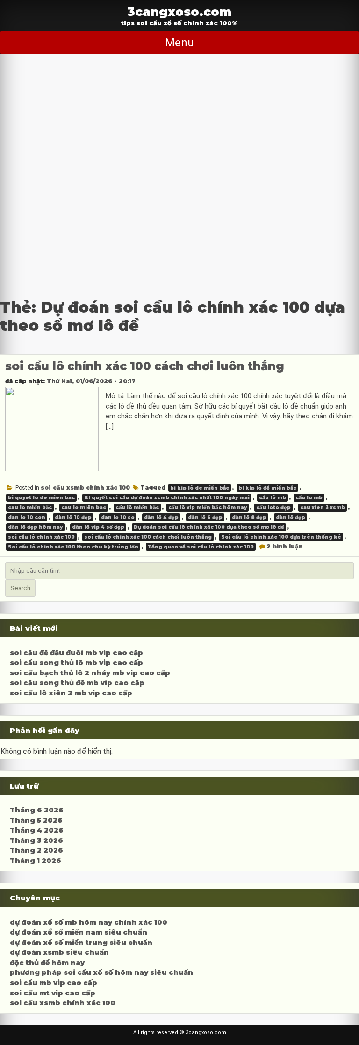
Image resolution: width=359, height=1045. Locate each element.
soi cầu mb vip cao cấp (53, 983)
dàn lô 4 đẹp (161, 517)
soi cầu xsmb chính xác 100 (85, 487)
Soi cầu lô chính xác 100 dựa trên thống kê (281, 537)
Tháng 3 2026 (36, 840)
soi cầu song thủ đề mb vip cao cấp (77, 683)
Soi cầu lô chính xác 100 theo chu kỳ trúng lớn (73, 547)
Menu (179, 42)
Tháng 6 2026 (37, 810)
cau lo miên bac (83, 507)
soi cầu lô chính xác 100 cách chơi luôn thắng (144, 366)
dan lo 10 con (26, 517)
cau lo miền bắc (30, 507)
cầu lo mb (309, 498)
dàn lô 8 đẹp (249, 517)
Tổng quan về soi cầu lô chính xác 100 (201, 547)
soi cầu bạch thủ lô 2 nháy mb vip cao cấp (90, 673)
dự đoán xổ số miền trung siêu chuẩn (81, 942)
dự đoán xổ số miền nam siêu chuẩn (78, 932)
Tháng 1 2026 (35, 860)
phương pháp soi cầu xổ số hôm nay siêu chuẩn (101, 972)
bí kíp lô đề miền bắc (267, 488)
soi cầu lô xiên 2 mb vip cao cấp (71, 693)
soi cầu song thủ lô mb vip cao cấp (76, 662)
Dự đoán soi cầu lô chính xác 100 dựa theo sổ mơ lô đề (209, 527)
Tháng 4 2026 (37, 830)
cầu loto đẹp (273, 507)
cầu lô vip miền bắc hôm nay (207, 507)
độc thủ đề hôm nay (47, 962)
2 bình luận (284, 546)
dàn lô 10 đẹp (73, 517)
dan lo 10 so (118, 517)
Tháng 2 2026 (36, 850)
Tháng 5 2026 (36, 820)
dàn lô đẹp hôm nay (35, 527)
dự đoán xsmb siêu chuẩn (59, 952)
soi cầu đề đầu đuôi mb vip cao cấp (76, 653)
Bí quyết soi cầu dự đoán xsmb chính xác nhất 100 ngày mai (167, 498)
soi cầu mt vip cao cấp (52, 993)
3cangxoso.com (179, 11)
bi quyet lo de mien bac (41, 498)
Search (20, 588)
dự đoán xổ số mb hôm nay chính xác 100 (88, 922)
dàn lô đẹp (290, 517)
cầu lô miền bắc (137, 507)
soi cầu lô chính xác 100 (41, 537)
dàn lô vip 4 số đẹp (98, 527)
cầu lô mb (272, 498)
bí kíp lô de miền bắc (199, 488)
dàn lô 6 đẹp (205, 517)
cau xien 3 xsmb (322, 507)
